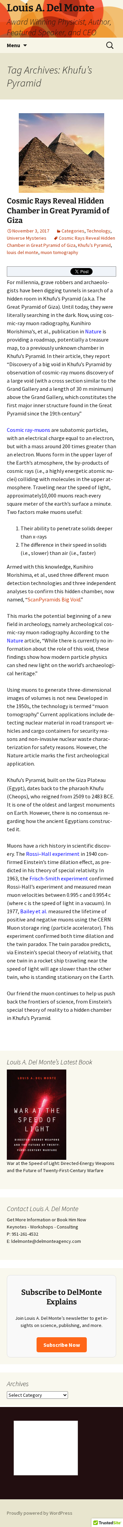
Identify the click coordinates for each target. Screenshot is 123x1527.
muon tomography (59, 252)
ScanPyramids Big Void (54, 599)
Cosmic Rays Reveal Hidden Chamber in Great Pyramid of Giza (58, 210)
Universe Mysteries (26, 238)
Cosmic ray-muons (28, 429)
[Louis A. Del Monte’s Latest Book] (36, 1114)
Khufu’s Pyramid (94, 245)
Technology (98, 231)
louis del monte (22, 252)
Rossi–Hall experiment (53, 853)
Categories (73, 231)
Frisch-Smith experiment (58, 878)
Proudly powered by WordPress (39, 1513)
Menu (13, 45)
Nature (93, 331)
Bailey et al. (33, 911)
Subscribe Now (61, 1344)
